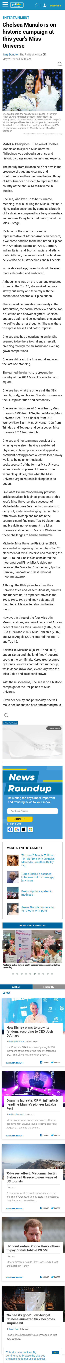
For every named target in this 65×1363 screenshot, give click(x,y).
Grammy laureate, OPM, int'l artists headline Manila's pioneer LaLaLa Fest (32, 1104)
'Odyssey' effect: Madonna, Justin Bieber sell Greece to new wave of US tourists (31, 1177)
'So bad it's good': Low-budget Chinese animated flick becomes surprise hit (30, 1319)
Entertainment (15, 18)
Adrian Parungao (16, 1114)
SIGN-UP (19, 819)
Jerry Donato (10, 54)
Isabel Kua (13, 1329)
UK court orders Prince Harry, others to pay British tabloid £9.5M (33, 1248)
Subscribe (55, 5)
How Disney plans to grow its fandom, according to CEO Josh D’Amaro (29, 1031)
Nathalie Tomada (16, 1041)
